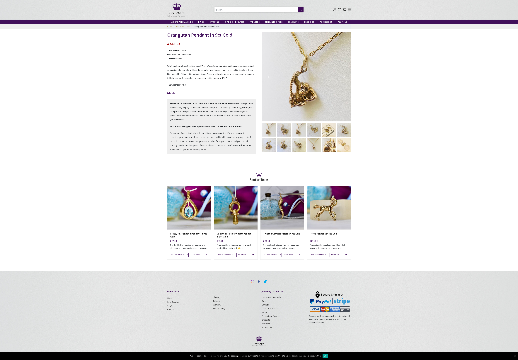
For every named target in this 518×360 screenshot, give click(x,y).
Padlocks (255, 22)
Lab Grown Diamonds (182, 22)
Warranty (217, 304)
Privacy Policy (219, 308)
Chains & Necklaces (234, 22)
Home (169, 26)
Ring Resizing (173, 302)
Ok (325, 356)
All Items (342, 22)
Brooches (309, 22)
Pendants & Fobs (273, 22)
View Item (195, 254)
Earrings (214, 22)
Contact (170, 309)
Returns (216, 301)
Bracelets (293, 22)
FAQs (169, 305)
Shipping (216, 297)
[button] (268, 76)
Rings (201, 22)
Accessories (326, 22)
